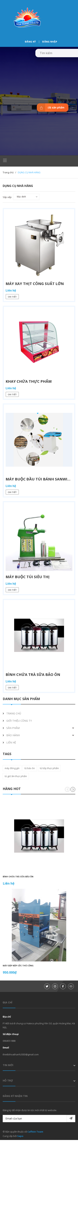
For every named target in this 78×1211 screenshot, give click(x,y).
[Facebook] (63, 986)
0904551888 (9, 1040)
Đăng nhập (49, 41)
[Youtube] (71, 986)
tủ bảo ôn (29, 768)
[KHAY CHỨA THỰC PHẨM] (39, 342)
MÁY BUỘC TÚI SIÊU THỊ (28, 576)
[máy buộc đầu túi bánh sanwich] (39, 439)
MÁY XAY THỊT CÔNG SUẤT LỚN (35, 283)
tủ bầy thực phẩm (49, 768)
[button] (72, 789)
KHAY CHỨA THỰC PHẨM (29, 381)
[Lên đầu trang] (66, 1202)
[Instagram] (55, 986)
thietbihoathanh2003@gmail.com (21, 1054)
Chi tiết (12, 296)
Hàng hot (12, 789)
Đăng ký (30, 41)
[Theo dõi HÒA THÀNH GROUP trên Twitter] (47, 986)
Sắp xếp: (7, 197)
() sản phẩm (56, 107)
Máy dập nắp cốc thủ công (18, 965)
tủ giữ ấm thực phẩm (16, 776)
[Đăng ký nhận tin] (71, 1118)
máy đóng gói (12, 768)
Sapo (20, 1136)
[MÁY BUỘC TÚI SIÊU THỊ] (39, 537)
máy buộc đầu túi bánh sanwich (39, 479)
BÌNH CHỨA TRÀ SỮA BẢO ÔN (18, 876)
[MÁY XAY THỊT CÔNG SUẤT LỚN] (39, 244)
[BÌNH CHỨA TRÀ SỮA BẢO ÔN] (39, 836)
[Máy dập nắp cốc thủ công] (39, 925)
